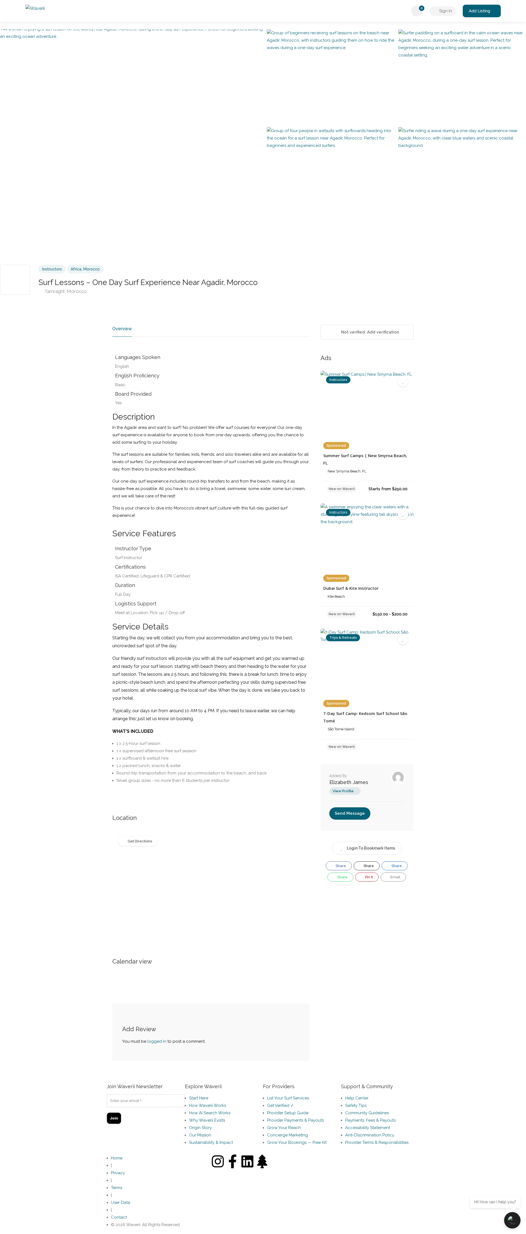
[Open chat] (512, 1220)
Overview (122, 328)
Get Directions (140, 841)
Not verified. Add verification (369, 332)
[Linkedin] (247, 1161)
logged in (156, 1041)
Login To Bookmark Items (371, 848)
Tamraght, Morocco (65, 291)
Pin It (368, 877)
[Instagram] (218, 1161)
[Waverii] (35, 9)
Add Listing (479, 10)
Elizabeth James (348, 782)
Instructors (52, 269)
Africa (76, 269)
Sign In (445, 10)
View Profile (343, 791)
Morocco (91, 269)
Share (340, 866)
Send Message (350, 813)
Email (395, 877)
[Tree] (262, 1161)
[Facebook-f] (232, 1161)
